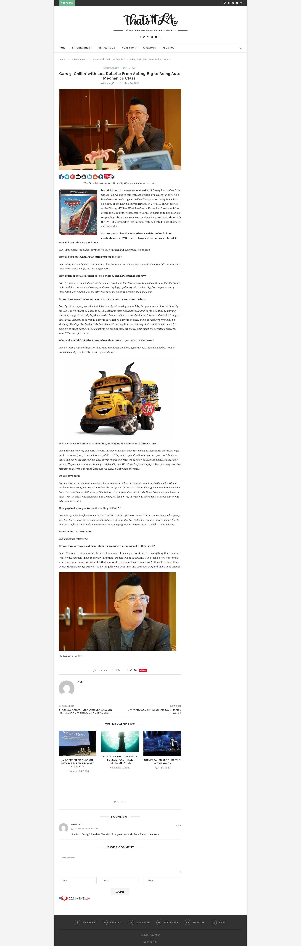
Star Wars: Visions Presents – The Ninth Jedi (103, 4)
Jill (112, 83)
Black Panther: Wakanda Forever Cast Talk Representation (120, 759)
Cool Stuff (129, 48)
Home (62, 48)
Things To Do (107, 48)
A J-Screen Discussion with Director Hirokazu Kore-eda (78, 763)
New (125, 68)
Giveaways (149, 48)
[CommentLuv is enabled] (75, 898)
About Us (168, 48)
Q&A (134, 68)
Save (144, 670)
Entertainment (82, 48)
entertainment (79, 59)
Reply (178, 825)
